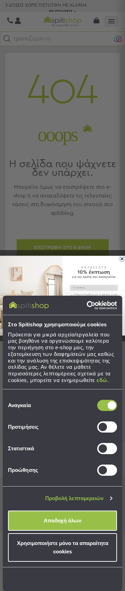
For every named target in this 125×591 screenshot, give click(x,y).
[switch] (107, 427)
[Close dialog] (122, 259)
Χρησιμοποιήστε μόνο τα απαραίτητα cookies (62, 547)
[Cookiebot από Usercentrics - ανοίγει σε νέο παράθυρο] (88, 305)
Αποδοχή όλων (62, 520)
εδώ (102, 380)
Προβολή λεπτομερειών (74, 498)
